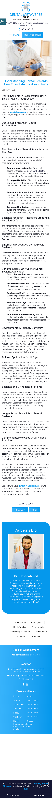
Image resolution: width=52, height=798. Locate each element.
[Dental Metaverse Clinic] (26, 11)
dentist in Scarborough (29, 486)
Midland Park (41, 632)
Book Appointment (32, 35)
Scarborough (38, 627)
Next (34, 510)
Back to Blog (26, 504)
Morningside (36, 622)
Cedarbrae (35, 636)
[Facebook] (23, 684)
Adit (26, 789)
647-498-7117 (27, 29)
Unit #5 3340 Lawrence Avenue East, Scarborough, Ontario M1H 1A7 (27, 24)
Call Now (14, 795)
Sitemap (7, 786)
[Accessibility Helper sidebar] (3, 21)
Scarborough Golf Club (20, 632)
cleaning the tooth (35, 171)
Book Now (39, 795)
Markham (21, 636)
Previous (20, 510)
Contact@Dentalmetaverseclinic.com (27, 675)
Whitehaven (20, 622)
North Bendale (20, 627)
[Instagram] (27, 684)
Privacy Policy (40, 783)
